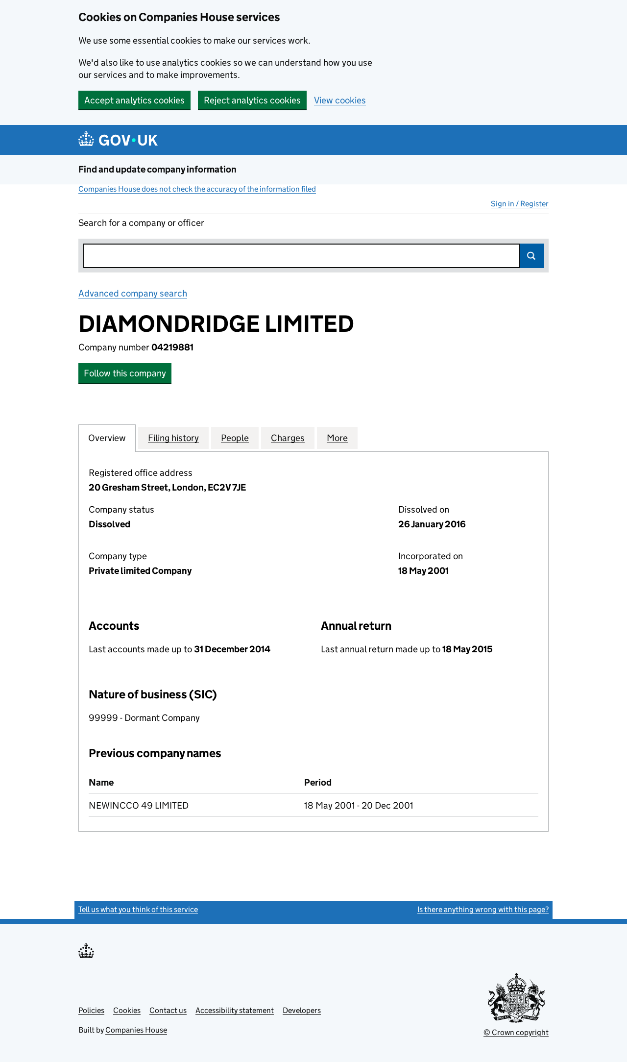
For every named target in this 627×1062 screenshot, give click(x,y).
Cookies (127, 1010)
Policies (91, 1010)
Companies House (136, 1030)
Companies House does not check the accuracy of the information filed (197, 189)
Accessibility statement (234, 1010)
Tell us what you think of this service (138, 909)
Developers (302, 1010)
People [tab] (235, 438)
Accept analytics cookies (134, 100)
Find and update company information (157, 169)
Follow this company (125, 373)
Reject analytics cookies (252, 100)
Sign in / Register (520, 203)
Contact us (168, 1010)
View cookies (340, 100)
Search (532, 256)
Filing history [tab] (173, 438)
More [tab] (337, 438)
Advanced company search (132, 293)
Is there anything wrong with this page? (483, 909)
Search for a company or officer (141, 222)
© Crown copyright (516, 1032)
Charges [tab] (288, 438)
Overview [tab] (107, 438)
